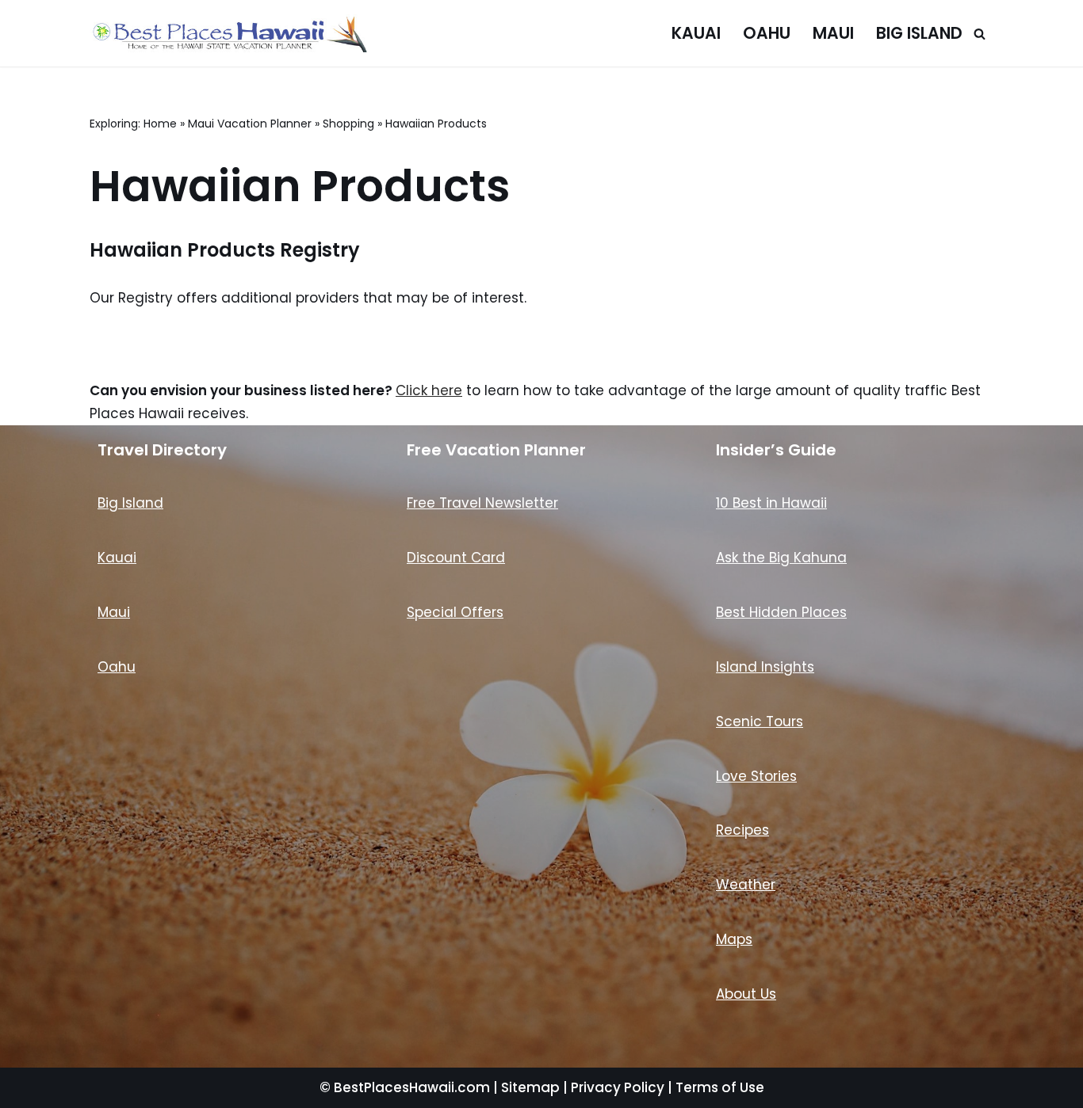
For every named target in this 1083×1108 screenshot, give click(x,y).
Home (160, 123)
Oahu (766, 33)
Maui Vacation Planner (250, 123)
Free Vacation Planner (496, 450)
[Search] (979, 34)
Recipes (742, 830)
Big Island (919, 33)
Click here (429, 390)
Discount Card (456, 557)
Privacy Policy (617, 1087)
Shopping (348, 123)
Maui (833, 33)
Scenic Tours (759, 721)
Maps (734, 939)
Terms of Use (719, 1087)
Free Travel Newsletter (482, 502)
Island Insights (765, 666)
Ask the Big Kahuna (781, 557)
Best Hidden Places (781, 612)
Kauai (696, 33)
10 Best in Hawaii (771, 502)
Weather (745, 884)
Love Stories (756, 776)
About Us (746, 993)
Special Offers (455, 612)
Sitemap (530, 1087)
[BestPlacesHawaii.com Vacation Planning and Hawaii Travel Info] (228, 33)
